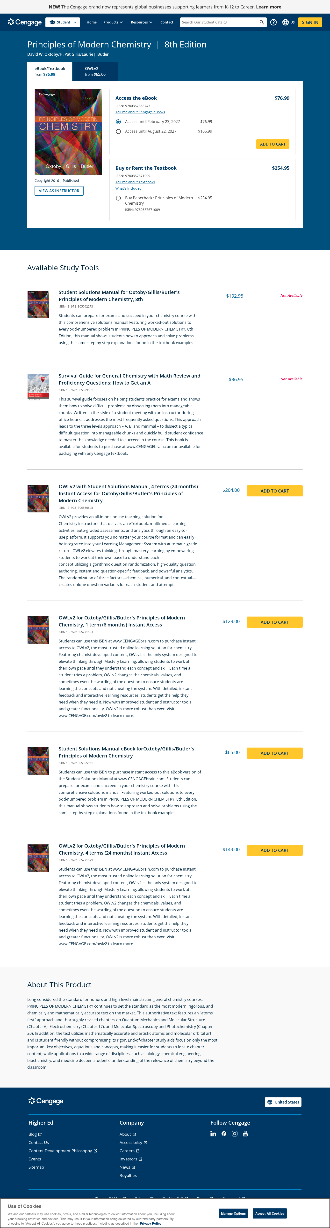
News (125, 1167)
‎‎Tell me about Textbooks (135, 182)
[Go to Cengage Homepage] (25, 22)
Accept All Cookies (269, 1213)
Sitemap (36, 1167)
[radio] (118, 122)
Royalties (128, 1175)
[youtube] (245, 1133)
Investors (129, 1159)
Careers (128, 1150)
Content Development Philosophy (61, 1150)
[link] (92, 22)
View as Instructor (59, 190)
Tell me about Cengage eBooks (140, 112)
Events (35, 1159)
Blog (33, 1134)
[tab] (50, 71)
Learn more (268, 7)
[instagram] (234, 1133)
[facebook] (224, 1133)
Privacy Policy (150, 1223)
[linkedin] (213, 1133)
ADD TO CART (273, 144)
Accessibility (131, 1142)
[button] (113, 22)
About (126, 1134)
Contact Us (39, 1142)
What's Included (128, 188)
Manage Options (233, 1213)
